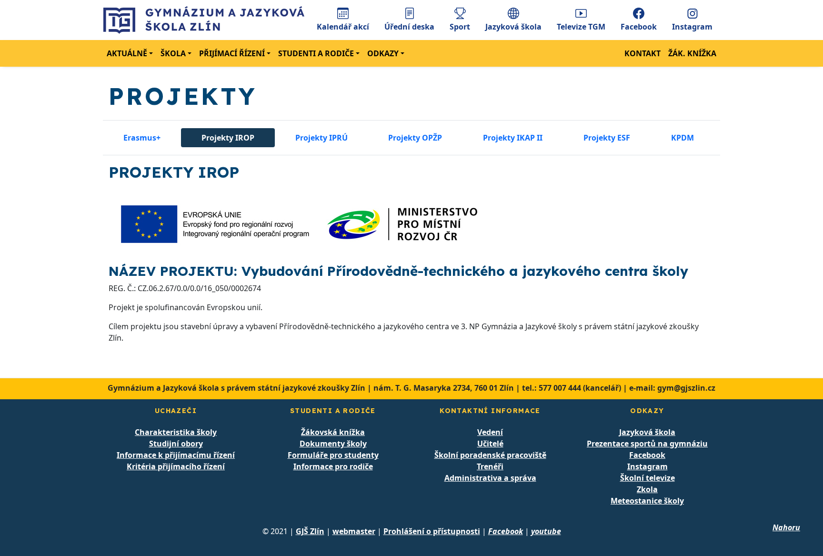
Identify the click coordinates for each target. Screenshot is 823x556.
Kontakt (642, 53)
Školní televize (647, 478)
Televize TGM (581, 26)
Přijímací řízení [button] (232, 53)
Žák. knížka (692, 53)
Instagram (692, 26)
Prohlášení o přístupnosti (431, 531)
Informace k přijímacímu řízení (176, 455)
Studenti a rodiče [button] (316, 53)
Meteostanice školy (647, 500)
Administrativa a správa (490, 478)
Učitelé (490, 443)
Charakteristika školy (176, 432)
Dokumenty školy (333, 443)
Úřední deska (409, 26)
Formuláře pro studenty (333, 455)
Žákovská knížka (333, 432)
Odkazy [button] (383, 53)
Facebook (639, 26)
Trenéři (490, 466)
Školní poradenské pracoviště (490, 455)
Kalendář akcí (343, 26)
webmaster (353, 531)
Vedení (490, 432)
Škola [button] (173, 53)
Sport (460, 26)
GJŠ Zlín (310, 531)
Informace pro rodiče (333, 466)
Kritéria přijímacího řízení (176, 466)
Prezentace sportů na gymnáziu (647, 443)
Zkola (647, 489)
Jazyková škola (513, 26)
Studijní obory (176, 443)
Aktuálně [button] (127, 53)
